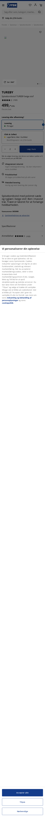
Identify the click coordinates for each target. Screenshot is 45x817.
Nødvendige (22, 811)
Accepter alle (22, 793)
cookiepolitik (7, 303)
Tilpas (22, 802)
